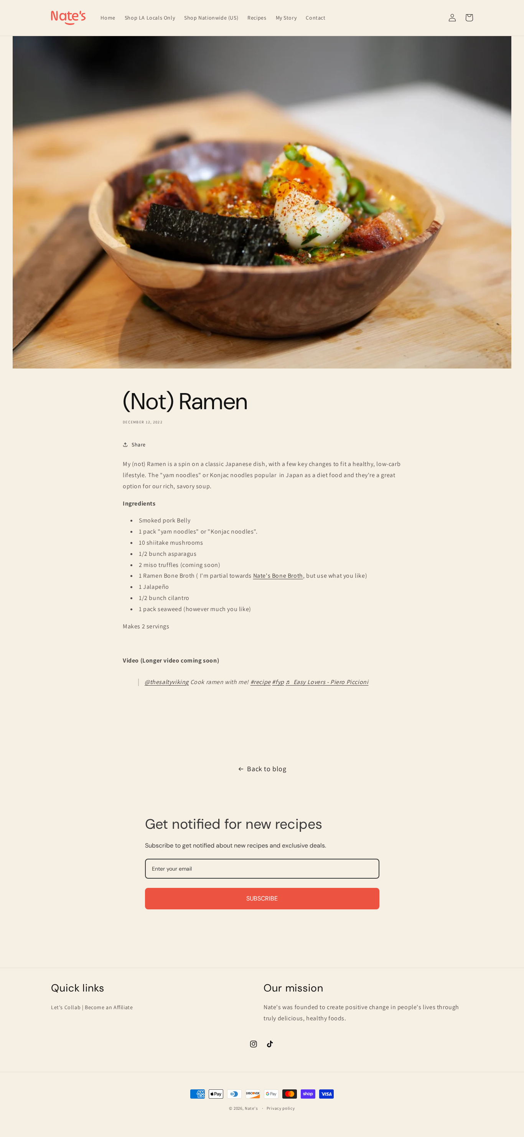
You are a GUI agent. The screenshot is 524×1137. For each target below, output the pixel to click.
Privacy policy (281, 1108)
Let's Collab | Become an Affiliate (92, 1007)
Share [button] (139, 444)
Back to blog (266, 768)
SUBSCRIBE (262, 898)
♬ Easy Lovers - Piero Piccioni (326, 682)
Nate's (251, 1108)
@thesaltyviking (167, 682)
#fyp (278, 682)
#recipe (260, 682)
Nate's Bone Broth (278, 576)
